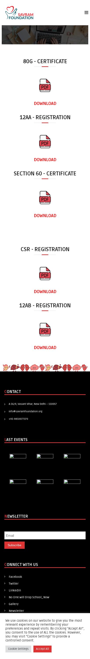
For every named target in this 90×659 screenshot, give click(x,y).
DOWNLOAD (45, 103)
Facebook (15, 577)
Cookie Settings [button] (18, 649)
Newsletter (16, 611)
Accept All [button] (42, 649)
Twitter (14, 583)
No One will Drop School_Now (29, 597)
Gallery (14, 604)
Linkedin (15, 590)
